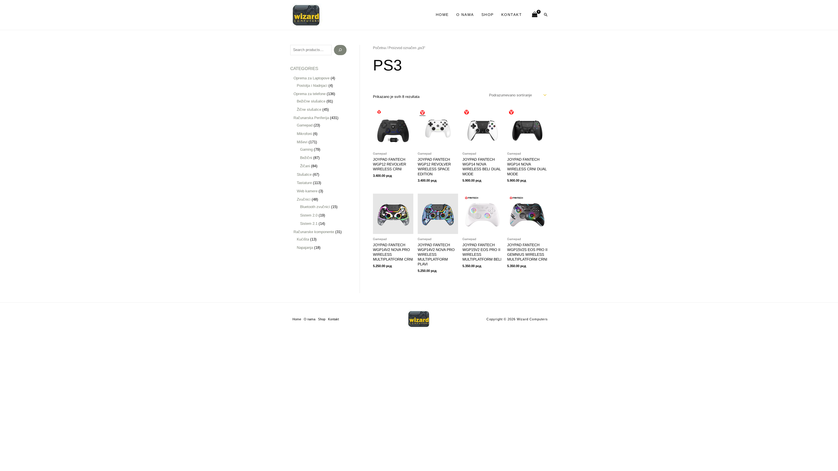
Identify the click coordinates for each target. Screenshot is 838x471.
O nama (465, 15)
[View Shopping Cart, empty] (534, 15)
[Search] (340, 50)
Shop (487, 15)
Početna (379, 48)
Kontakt (511, 15)
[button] (546, 15)
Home (442, 15)
